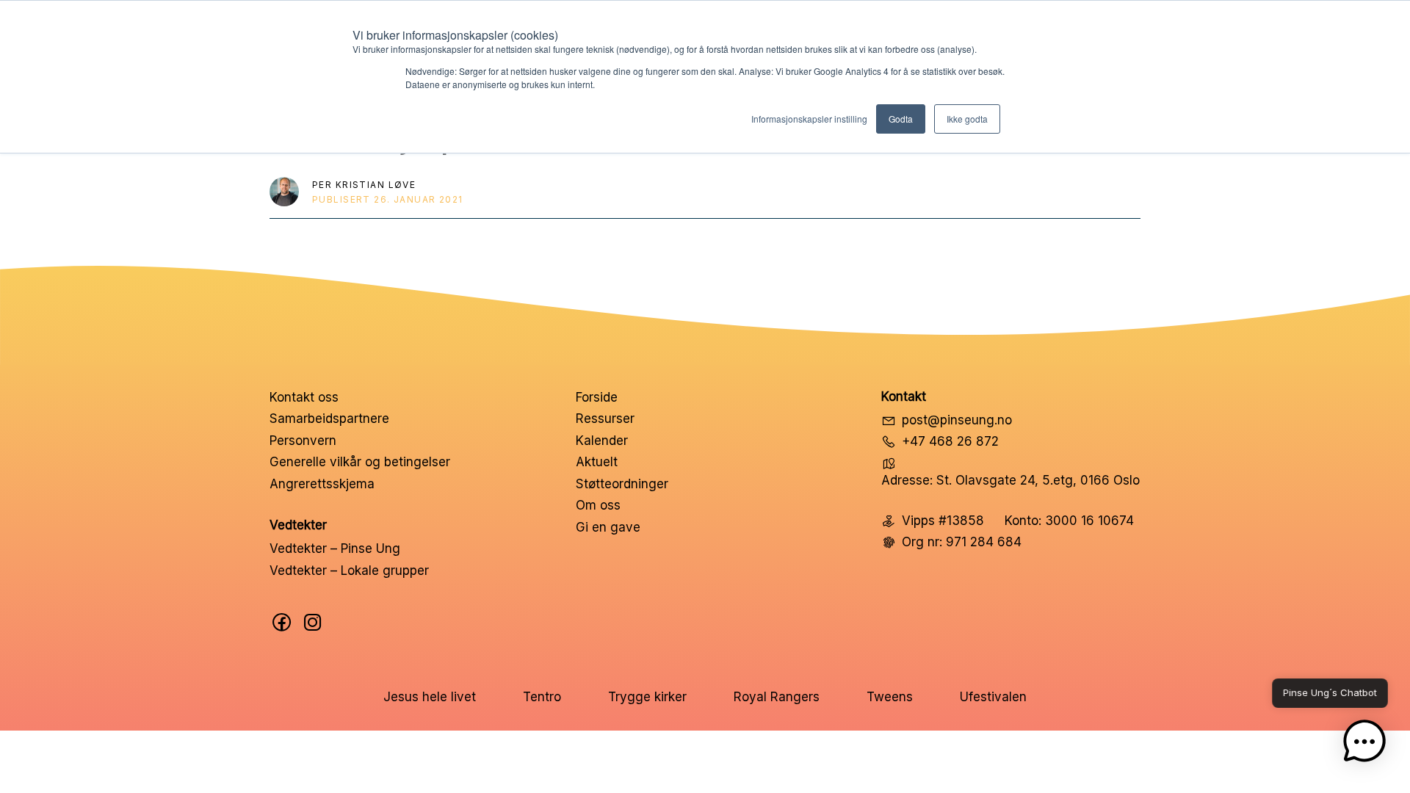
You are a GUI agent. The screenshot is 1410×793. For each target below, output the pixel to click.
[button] (1364, 744)
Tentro (542, 696)
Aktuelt (597, 462)
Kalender (602, 440)
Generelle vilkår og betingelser (360, 462)
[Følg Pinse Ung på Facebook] (282, 622)
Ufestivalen (993, 696)
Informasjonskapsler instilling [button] (809, 118)
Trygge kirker (647, 696)
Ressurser (605, 418)
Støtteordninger (622, 484)
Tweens (890, 696)
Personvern (303, 440)
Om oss (598, 505)
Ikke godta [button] (967, 118)
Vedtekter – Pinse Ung (335, 548)
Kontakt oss (304, 397)
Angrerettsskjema (322, 484)
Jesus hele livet (429, 696)
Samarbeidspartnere (329, 418)
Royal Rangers (777, 696)
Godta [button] (901, 118)
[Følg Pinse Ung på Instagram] (312, 622)
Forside (597, 397)
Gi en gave (608, 527)
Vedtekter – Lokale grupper (349, 570)
